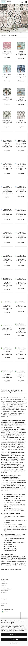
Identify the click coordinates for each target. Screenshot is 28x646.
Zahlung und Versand (4, 583)
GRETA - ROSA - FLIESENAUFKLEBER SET (7, 53)
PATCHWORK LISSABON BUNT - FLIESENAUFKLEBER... (7, 376)
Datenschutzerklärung (9, 631)
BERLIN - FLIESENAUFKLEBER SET (21, 122)
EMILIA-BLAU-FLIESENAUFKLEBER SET (7, 261)
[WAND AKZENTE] (5, 2)
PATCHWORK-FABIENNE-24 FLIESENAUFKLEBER (7, 353)
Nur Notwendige (14, 639)
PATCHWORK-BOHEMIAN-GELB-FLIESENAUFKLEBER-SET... (7, 307)
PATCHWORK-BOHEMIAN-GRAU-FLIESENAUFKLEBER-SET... (7, 191)
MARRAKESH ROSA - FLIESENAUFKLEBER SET (7, 214)
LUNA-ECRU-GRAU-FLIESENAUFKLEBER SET (7, 122)
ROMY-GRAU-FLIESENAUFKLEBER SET (21, 238)
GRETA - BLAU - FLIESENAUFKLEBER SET (21, 307)
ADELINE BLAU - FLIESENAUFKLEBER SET (21, 76)
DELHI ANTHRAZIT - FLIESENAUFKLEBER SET (21, 214)
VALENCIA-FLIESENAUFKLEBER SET (21, 376)
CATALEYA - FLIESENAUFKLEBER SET (7, 99)
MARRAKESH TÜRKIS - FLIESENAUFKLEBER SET (21, 99)
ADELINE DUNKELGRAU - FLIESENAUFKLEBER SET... (7, 145)
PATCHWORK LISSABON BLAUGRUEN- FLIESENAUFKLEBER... (21, 330)
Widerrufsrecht (3, 585)
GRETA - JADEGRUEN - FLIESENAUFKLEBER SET (21, 353)
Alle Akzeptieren (14, 634)
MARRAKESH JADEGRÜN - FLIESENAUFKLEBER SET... (21, 53)
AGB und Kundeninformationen (6, 588)
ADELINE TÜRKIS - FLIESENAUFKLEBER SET (7, 76)
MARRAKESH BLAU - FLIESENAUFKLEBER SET (7, 238)
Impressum (3, 581)
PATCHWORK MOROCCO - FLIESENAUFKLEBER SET (7, 284)
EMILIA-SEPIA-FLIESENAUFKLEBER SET (21, 261)
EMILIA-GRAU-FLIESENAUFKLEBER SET (21, 284)
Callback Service (3, 592)
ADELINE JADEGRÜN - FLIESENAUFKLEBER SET (21, 145)
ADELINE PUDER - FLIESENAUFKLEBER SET (7, 168)
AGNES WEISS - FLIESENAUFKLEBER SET (21, 168)
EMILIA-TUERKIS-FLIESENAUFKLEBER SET (21, 191)
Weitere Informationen (14, 643)
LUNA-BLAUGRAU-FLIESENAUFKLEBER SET (7, 330)
